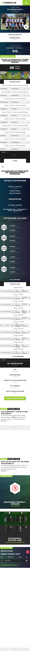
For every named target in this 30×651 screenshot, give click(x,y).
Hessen (18, 7)
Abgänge (2, 160)
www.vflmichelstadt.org (15, 391)
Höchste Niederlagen (2, 283)
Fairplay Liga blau (15, 34)
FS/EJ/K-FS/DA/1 (15, 190)
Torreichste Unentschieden (28, 283)
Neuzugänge (28, 160)
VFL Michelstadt (15, 363)
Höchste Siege (15, 284)
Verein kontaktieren (15, 398)
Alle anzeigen (14, 279)
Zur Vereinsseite (15, 11)
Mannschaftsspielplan (2, 81)
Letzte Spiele (28, 81)
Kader (15, 160)
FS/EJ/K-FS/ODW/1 (15, 193)
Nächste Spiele (15, 81)
